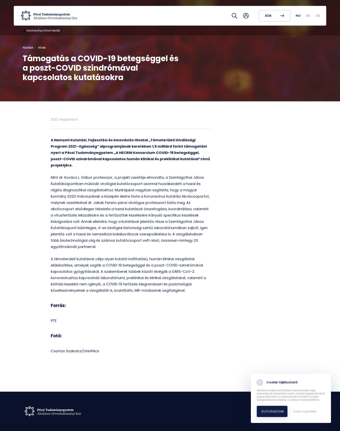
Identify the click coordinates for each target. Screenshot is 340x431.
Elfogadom (272, 411)
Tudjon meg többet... (305, 411)
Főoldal (28, 48)
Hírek (42, 48)
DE (318, 15)
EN (308, 15)
